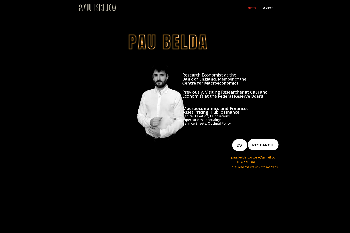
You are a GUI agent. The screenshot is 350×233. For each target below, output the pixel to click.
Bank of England (199, 79)
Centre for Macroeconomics (210, 83)
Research (267, 7)
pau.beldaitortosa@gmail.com (254, 157)
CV (239, 146)
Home (252, 7)
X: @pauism (215, 162)
